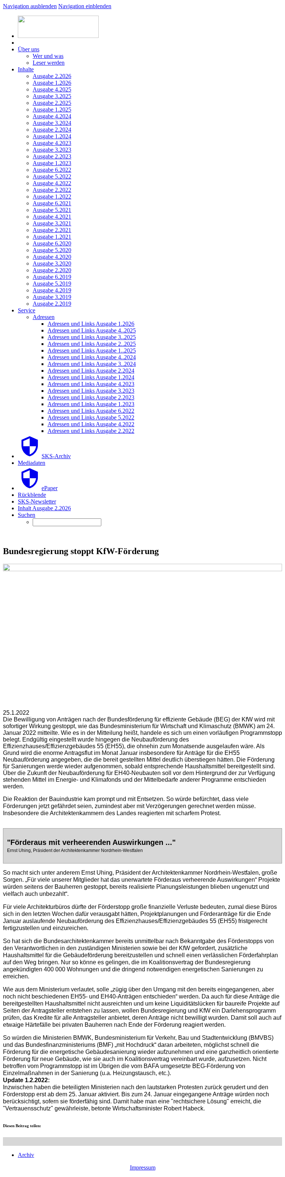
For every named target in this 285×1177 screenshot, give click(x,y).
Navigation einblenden (84, 6)
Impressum (142, 1167)
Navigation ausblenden (30, 6)
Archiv (26, 1155)
